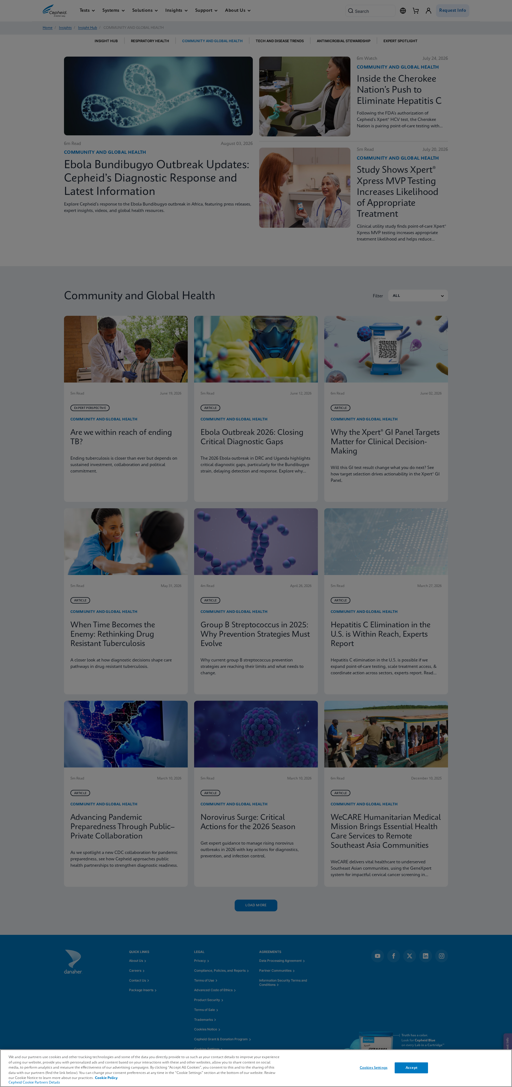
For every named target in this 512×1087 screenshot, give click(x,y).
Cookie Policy (106, 1078)
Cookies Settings (373, 1067)
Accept (411, 1067)
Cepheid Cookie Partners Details (34, 1082)
